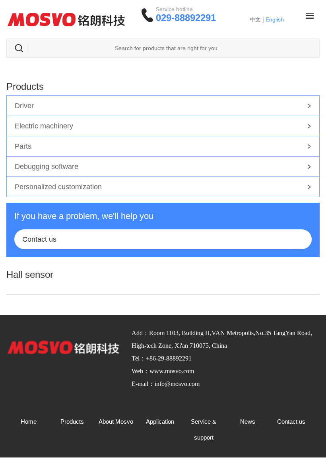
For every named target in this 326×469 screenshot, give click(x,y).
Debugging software (46, 167)
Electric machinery (44, 126)
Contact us (39, 239)
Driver (24, 106)
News (247, 421)
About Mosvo (116, 421)
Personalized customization (58, 187)
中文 (255, 19)
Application (160, 421)
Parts (23, 146)
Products (72, 421)
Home (29, 421)
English (275, 19)
